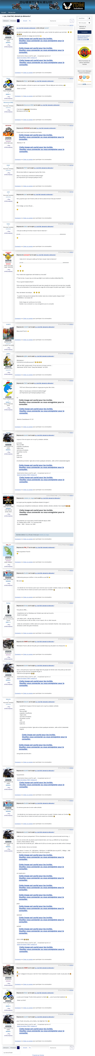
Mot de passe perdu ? (84, 36)
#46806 (71, 380)
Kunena (42, 1055)
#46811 (71, 432)
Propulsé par (36, 1055)
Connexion (18, 72)
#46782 (71, 102)
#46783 (71, 125)
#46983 (71, 965)
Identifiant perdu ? (83, 37)
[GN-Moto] (84, 52)
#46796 (71, 224)
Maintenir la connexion (82, 27)
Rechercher (11, 12)
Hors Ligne (8, 37)
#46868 (71, 768)
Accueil (3, 12)
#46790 (71, 192)
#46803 (71, 324)
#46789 (71, 165)
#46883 (71, 800)
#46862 (71, 663)
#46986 (71, 990)
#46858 (71, 639)
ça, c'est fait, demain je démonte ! (26, 28)
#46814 (71, 495)
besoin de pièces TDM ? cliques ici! (27, 57)
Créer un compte (28, 72)
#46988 (71, 1014)
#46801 (71, 252)
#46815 (71, 544)
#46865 (71, 699)
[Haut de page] (92, 1053)
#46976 (71, 829)
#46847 (71, 603)
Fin (30, 21)
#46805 (71, 353)
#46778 (71, 25)
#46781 (71, 78)
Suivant (25, 21)
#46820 (71, 570)
